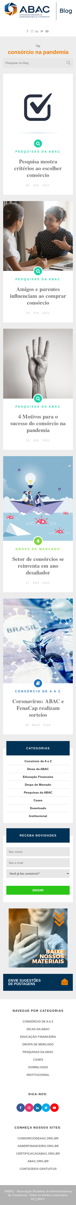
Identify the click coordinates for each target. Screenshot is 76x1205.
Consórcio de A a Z (38, 761)
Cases (38, 800)
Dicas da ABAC (38, 769)
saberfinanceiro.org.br (38, 1146)
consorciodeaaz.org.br (38, 1138)
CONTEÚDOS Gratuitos (38, 1168)
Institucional (38, 816)
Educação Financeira (38, 776)
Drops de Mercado (38, 784)
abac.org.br (38, 1161)
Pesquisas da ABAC (38, 792)
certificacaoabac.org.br (38, 1153)
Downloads (38, 808)
